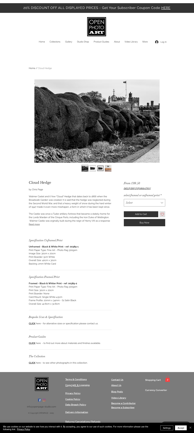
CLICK (32, 323)
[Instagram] (44, 400)
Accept (181, 427)
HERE (165, 8)
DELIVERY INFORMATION (137, 188)
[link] (167, 379)
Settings (167, 427)
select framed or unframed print (143, 195)
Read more (34, 224)
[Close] (190, 428)
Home (32, 68)
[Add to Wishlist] (162, 214)
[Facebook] (39, 400)
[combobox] (144, 203)
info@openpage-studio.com (41, 406)
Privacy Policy (23, 429)
